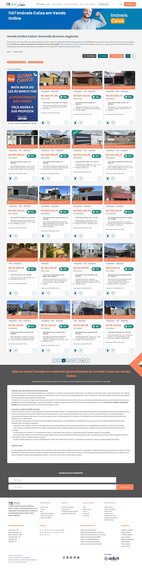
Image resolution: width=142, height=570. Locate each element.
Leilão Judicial (108, 507)
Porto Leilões (125, 544)
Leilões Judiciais (127, 530)
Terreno (85, 511)
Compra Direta (108, 513)
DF (54, 530)
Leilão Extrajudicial (109, 509)
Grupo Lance (125, 546)
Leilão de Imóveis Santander (90, 542)
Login (121, 4)
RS (40, 535)
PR (54, 532)
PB (47, 532)
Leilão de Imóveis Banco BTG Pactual (93, 535)
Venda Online (54, 91)
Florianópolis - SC (14, 537)
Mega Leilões (125, 532)
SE (45, 535)
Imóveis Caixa (66, 509)
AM (45, 530)
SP (47, 535)
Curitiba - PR (12, 539)
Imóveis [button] (41, 4)
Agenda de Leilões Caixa (69, 513)
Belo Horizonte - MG (15, 535)
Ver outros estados (25, 557)
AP (47, 530)
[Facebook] (64, 557)
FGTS (85, 91)
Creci (82, 4)
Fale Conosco (90, 4)
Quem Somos (44, 507)
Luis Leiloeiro (125, 537)
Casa (84, 507)
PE (50, 532)
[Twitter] (78, 557)
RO (60, 532)
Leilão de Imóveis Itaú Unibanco (91, 544)
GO (58, 530)
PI (51, 532)
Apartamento (87, 509)
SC (43, 535)
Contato (42, 509)
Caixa (48, 4)
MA (61, 530)
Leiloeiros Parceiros (71, 4)
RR (62, 532)
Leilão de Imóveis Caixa (88, 530)
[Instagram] (67, 557)
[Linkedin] (75, 557)
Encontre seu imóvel (68, 507)
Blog (41, 511)
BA (50, 530)
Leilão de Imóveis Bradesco (89, 539)
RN (58, 532)
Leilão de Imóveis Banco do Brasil (91, 532)
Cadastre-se (130, 4)
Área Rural (86, 513)
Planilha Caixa (103, 4)
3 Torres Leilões (126, 535)
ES (56, 530)
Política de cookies (45, 518)
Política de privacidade (47, 513)
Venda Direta (108, 511)
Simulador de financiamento (70, 511)
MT (43, 532)
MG (63, 530)
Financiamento (57, 4)
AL (43, 530)
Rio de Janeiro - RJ (14, 532)
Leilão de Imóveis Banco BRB (90, 537)
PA (45, 532)
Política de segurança (46, 515)
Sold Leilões (125, 542)
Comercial (86, 515)
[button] (89, 56)
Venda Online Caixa (110, 515)
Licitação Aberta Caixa (111, 518)
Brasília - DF (12, 542)
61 (83, 361)
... (77, 361)
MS (41, 532)
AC (41, 530)
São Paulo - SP (13, 530)
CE (52, 530)
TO (49, 535)
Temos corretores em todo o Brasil (72, 44)
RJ (56, 532)
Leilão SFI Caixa (109, 520)
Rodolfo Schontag (127, 539)
